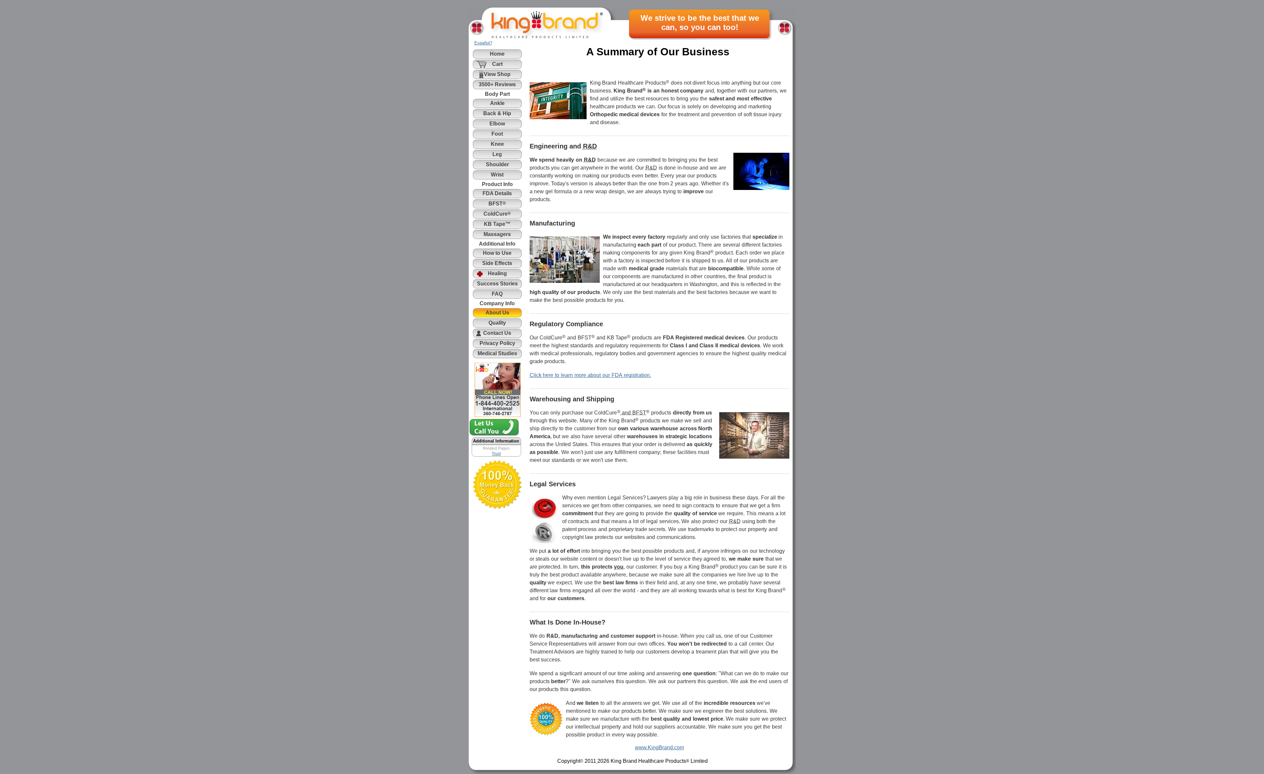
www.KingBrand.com (659, 747)
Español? (483, 42)
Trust (496, 453)
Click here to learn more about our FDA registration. (590, 375)
